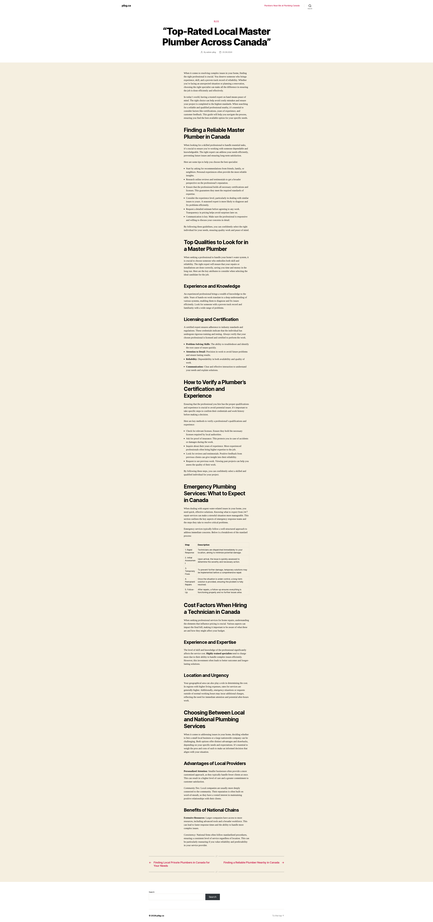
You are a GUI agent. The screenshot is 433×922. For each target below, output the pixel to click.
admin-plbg (211, 52)
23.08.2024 (227, 52)
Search (151, 892)
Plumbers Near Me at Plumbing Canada (282, 5)
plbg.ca (126, 5)
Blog (216, 21)
